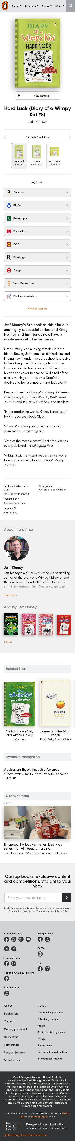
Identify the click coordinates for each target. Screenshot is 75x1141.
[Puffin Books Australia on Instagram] (40, 954)
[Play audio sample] (19, 95)
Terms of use (45, 1045)
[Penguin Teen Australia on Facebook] (6, 963)
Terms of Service (39, 1116)
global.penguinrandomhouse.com (25, 1135)
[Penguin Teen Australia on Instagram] (13, 963)
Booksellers (11, 1013)
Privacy (41, 1039)
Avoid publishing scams (51, 1032)
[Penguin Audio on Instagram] (6, 993)
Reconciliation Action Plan (52, 1052)
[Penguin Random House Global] (15, 1125)
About (8, 1005)
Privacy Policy (61, 911)
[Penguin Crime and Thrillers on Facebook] (6, 978)
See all (8, 642)
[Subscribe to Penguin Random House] (66, 897)
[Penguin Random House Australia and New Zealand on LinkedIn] (6, 948)
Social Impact (13, 1060)
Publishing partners (48, 1019)
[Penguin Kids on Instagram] (47, 939)
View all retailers (37, 308)
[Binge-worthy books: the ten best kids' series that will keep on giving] (37, 822)
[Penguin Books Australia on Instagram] (13, 939)
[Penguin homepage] (5, 5)
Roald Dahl (46, 739)
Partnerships (11, 1044)
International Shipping (50, 1058)
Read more (10, 595)
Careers (42, 1006)
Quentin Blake (62, 739)
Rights (41, 1025)
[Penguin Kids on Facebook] (40, 939)
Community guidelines (50, 1012)
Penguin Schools (14, 1052)
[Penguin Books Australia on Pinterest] (21, 939)
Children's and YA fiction (52, 489)
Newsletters (11, 1037)
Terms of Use (43, 911)
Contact (9, 1021)
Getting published (15, 1029)
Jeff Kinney (37, 121)
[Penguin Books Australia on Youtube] (28, 939)
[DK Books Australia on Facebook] (40, 968)
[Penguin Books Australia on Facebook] (6, 939)
